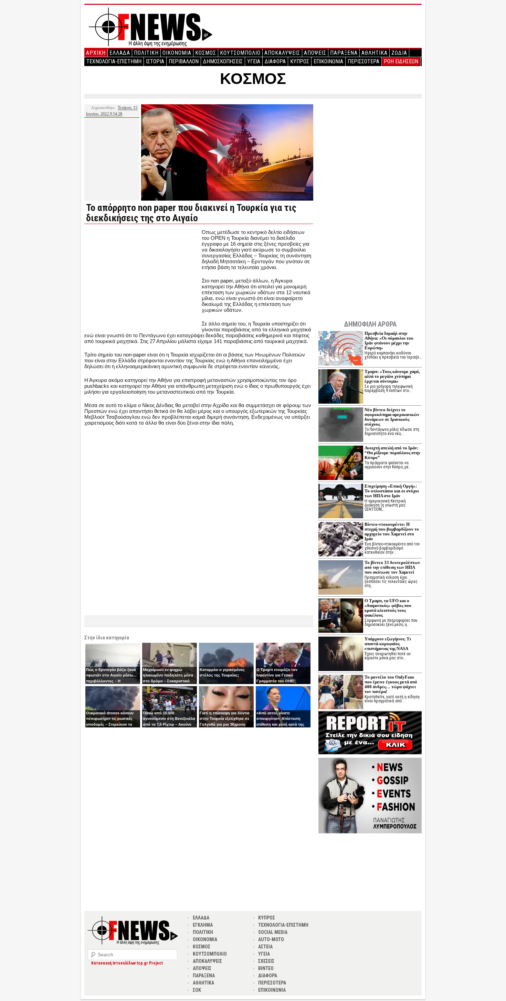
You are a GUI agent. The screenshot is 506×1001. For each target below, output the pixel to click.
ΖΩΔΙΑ (399, 53)
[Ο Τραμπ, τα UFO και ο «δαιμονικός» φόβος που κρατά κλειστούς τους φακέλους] (340, 616)
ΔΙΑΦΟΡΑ (275, 61)
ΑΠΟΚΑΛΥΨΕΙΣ (282, 53)
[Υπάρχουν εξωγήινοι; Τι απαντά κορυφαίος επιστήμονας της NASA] (340, 655)
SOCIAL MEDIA (272, 932)
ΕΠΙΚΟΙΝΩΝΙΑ (328, 61)
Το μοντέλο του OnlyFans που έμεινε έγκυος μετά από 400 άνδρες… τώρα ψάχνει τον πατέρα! (391, 684)
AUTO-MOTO (271, 939)
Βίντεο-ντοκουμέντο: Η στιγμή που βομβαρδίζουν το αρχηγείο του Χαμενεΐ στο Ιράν (392, 531)
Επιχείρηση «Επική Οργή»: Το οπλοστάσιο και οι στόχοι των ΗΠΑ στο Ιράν (392, 490)
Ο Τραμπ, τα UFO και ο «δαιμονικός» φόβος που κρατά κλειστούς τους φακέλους (388, 608)
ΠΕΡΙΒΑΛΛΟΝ (184, 61)
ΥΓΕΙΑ (253, 61)
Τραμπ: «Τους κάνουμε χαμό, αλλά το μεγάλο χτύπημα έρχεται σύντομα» (392, 376)
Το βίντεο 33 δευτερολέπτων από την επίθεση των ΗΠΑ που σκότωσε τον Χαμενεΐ (392, 567)
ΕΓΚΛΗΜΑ (203, 925)
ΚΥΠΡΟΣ (299, 61)
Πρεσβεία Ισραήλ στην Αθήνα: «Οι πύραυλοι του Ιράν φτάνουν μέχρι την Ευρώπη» (389, 340)
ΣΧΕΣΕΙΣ (266, 961)
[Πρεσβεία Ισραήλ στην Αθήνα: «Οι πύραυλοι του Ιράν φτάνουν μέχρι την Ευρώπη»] (340, 349)
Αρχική (96, 53)
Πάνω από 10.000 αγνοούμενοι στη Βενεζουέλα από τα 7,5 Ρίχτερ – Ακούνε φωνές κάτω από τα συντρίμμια (169, 724)
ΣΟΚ (197, 990)
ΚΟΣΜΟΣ (205, 53)
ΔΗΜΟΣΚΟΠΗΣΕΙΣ (223, 61)
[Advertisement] (142, 277)
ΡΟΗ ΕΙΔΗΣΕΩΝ (401, 61)
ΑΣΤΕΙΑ (265, 946)
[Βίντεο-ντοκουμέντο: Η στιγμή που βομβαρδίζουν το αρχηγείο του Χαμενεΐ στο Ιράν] (340, 540)
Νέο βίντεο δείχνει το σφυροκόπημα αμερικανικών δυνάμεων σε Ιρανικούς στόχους (392, 417)
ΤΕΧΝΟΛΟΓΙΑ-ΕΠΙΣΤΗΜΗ (113, 61)
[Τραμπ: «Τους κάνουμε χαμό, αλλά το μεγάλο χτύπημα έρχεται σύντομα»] (340, 387)
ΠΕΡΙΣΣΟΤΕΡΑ (363, 61)
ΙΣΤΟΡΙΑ (155, 61)
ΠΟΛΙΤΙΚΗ (146, 53)
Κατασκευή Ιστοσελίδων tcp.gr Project (127, 963)
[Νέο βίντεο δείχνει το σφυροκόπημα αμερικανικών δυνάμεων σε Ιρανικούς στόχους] (340, 425)
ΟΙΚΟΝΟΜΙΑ (176, 53)
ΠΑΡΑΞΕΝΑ (344, 53)
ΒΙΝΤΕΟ (266, 968)
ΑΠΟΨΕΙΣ (315, 53)
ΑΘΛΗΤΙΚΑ (374, 53)
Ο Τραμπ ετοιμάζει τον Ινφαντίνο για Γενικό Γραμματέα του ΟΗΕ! (276, 675)
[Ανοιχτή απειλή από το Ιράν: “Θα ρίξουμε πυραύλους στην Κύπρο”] (340, 464)
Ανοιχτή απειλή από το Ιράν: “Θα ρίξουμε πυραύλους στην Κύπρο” (392, 452)
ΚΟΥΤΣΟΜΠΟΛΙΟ (240, 53)
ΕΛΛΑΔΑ (119, 53)
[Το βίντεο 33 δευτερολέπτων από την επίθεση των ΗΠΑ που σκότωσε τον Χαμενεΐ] (340, 578)
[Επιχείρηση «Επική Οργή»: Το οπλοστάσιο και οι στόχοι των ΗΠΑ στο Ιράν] (340, 502)
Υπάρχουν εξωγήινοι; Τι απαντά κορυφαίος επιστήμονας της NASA (388, 643)
